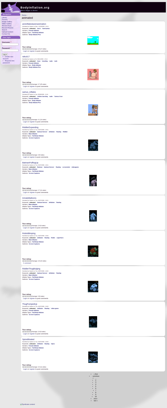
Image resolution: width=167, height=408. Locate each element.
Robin (53, 237)
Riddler (65, 131)
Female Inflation (34, 30)
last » (96, 401)
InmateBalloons (29, 198)
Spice (53, 343)
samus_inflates (29, 92)
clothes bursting (42, 96)
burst (39, 28)
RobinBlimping (28, 233)
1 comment (27, 263)
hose (38, 61)
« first (96, 374)
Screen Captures (34, 138)
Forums (4, 19)
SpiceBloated (28, 339)
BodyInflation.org (35, 7)
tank (55, 61)
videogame (75, 167)
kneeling (45, 61)
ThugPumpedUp (29, 304)
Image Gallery (7, 21)
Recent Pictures (7, 28)
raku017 (26, 56)
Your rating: (26, 47)
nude (51, 61)
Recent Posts (6, 26)
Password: (6, 48)
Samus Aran (58, 96)
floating (58, 131)
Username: (6, 42)
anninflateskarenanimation (34, 24)
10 (96, 396)
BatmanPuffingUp (30, 163)
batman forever (42, 131)
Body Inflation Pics (35, 34)
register (32, 51)
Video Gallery (7, 24)
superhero (60, 237)
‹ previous (95, 376)
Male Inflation (33, 134)
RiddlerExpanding (30, 127)
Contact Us (6, 34)
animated (32, 28)
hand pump (46, 28)
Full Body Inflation (38, 32)
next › (96, 398)
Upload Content (7, 32)
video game (55, 308)
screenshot (66, 167)
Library (4, 17)
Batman (39, 167)
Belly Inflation (36, 65)
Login (25, 51)
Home (24, 15)
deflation (52, 131)
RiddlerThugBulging (31, 269)
